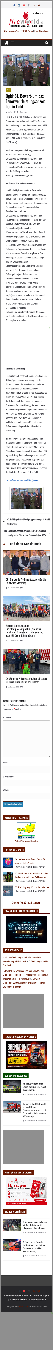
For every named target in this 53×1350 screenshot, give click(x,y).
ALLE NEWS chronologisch (39, 1295)
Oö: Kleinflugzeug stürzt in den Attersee (32, 887)
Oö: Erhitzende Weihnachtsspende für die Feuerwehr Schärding (26, 581)
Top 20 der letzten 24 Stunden (17, 1299)
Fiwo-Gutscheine (41, 31)
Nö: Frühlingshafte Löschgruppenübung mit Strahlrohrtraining (28, 521)
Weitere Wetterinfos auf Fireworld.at (26, 841)
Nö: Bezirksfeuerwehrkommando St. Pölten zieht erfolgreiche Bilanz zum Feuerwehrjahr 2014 (25, 533)
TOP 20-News (27, 31)
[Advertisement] (23, 1011)
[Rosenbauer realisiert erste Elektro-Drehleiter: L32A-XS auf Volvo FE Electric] (12, 1089)
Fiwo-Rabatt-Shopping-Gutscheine (16, 1295)
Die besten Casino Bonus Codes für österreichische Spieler (30, 861)
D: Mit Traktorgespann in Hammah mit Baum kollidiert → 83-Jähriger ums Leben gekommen (35, 1225)
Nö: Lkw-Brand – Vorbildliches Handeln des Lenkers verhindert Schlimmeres (31, 875)
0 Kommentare (23, 112)
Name (5, 762)
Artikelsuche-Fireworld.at (37, 1299)
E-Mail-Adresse (8, 777)
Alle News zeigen (11, 31)
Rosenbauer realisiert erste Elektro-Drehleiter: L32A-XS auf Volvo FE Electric (34, 1086)
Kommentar (8, 717)
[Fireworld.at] (6, 43)
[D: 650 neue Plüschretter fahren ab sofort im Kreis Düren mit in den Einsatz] (26, 651)
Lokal (8, 90)
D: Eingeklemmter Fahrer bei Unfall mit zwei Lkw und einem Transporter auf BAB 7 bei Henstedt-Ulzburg (34, 1246)
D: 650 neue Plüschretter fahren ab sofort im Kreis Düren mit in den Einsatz (26, 680)
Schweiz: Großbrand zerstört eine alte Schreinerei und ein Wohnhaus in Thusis (24, 983)
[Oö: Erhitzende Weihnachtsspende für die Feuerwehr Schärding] (26, 552)
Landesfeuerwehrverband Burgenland (22, 480)
